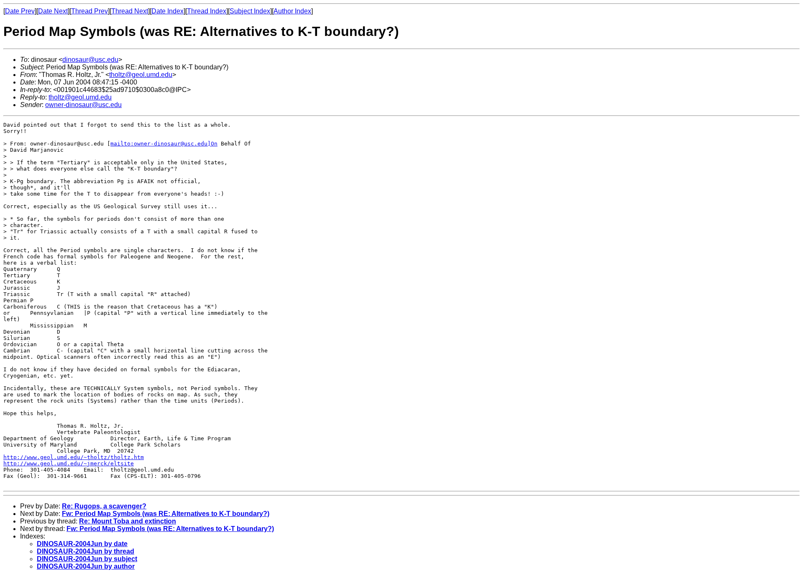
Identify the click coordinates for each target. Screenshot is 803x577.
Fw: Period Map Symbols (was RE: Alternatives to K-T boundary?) (165, 513)
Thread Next (129, 11)
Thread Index (206, 11)
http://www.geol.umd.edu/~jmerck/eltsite (68, 463)
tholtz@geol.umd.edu (140, 74)
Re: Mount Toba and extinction (127, 521)
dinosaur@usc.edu (90, 59)
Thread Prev (89, 11)
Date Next (53, 11)
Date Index (167, 11)
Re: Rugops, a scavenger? (104, 506)
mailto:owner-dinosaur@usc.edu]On (163, 143)
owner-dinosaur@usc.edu (83, 104)
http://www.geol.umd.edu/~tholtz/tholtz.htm (73, 457)
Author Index (292, 11)
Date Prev (20, 11)
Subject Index (250, 11)
